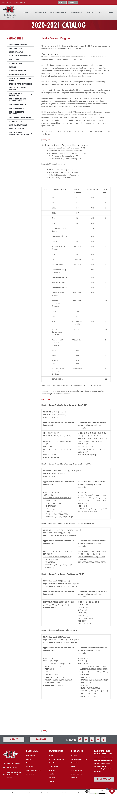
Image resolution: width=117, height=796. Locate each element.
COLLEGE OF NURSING (15, 108)
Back (44, 139)
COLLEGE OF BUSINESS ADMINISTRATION (15, 94)
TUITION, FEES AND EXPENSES (17, 74)
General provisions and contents (18, 44)
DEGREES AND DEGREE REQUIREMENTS (20, 56)
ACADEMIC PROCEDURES (16, 63)
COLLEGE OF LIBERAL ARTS (16, 104)
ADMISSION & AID (57, 12)
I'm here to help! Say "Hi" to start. (99, 791)
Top (48, 139)
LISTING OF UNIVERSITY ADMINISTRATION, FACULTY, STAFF (19, 133)
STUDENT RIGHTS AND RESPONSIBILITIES (20, 84)
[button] (112, 791)
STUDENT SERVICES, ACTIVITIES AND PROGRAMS (19, 89)
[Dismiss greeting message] (107, 789)
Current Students (19, 2)
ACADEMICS (39, 12)
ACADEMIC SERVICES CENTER (17, 121)
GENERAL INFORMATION (16, 52)
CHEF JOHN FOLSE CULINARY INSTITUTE (20, 117)
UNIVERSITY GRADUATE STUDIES (18, 125)
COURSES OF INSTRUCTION (16, 129)
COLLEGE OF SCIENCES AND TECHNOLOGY (17, 113)
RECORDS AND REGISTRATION (17, 71)
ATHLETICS (90, 12)
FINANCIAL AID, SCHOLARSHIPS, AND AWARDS (20, 79)
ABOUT (25, 12)
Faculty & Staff (6, 2)
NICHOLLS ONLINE (14, 59)
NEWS (101, 12)
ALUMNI (110, 12)
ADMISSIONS (12, 67)
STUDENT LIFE (75, 12)
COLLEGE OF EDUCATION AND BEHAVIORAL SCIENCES (17, 100)
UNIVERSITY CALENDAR (15, 48)
